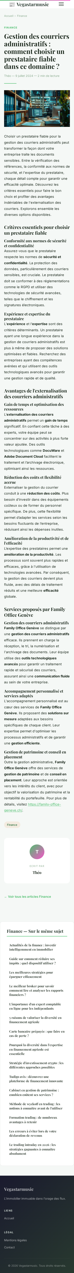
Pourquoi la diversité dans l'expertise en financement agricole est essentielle (36, 1049)
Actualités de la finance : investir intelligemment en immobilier (32, 947)
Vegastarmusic (29, 4)
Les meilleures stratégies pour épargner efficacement (31, 974)
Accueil (8, 15)
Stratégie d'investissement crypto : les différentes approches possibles (36, 1065)
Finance (22, 15)
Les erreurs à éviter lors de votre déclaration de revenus (33, 1133)
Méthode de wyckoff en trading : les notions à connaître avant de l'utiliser (35, 1106)
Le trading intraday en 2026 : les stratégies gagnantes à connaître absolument (32, 1149)
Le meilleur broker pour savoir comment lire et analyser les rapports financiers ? (36, 990)
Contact (9, 1247)
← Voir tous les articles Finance (27, 897)
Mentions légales (15, 1240)
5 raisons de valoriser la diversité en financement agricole (35, 1020)
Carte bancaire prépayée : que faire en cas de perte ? (37, 1033)
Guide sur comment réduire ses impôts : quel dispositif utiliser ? (32, 961)
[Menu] (61, 4)
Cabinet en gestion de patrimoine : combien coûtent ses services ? (34, 1092)
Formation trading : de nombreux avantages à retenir (33, 1119)
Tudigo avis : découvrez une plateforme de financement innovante (36, 1079)
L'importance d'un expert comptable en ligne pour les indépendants (35, 1006)
